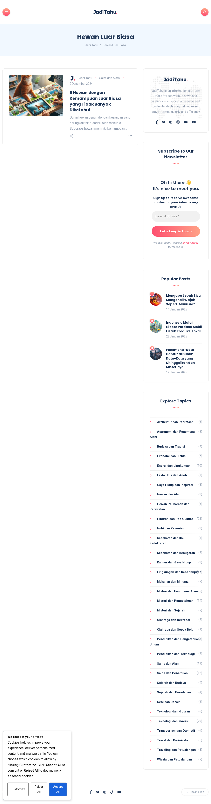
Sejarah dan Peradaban (174, 692)
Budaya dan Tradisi (171, 446)
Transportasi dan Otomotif (176, 730)
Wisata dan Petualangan (174, 759)
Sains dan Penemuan (172, 673)
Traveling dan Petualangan (176, 750)
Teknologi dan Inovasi (173, 721)
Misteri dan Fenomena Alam (177, 591)
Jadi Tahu (85, 78)
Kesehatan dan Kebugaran (176, 553)
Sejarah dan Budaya (171, 683)
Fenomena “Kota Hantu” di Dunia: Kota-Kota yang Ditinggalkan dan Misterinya (180, 358)
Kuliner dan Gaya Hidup (174, 562)
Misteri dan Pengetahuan (175, 601)
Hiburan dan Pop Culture (175, 519)
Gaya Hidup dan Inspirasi (175, 485)
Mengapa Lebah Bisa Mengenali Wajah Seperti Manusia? (183, 299)
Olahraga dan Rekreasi (173, 620)
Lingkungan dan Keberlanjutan (179, 572)
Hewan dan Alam (169, 494)
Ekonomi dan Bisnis (171, 456)
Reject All (39, 789)
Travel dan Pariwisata (172, 740)
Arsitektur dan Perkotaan (175, 422)
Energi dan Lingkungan (174, 466)
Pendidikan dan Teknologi (176, 654)
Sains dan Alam (109, 78)
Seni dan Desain (169, 702)
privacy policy (190, 242)
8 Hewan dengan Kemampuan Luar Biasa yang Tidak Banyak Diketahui (95, 101)
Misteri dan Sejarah (171, 610)
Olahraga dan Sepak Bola (175, 629)
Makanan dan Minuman (173, 581)
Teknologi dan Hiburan (173, 711)
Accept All (58, 789)
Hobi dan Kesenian (170, 528)
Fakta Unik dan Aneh (172, 475)
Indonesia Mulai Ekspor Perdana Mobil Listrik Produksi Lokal (184, 326)
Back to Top (197, 791)
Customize (18, 789)
